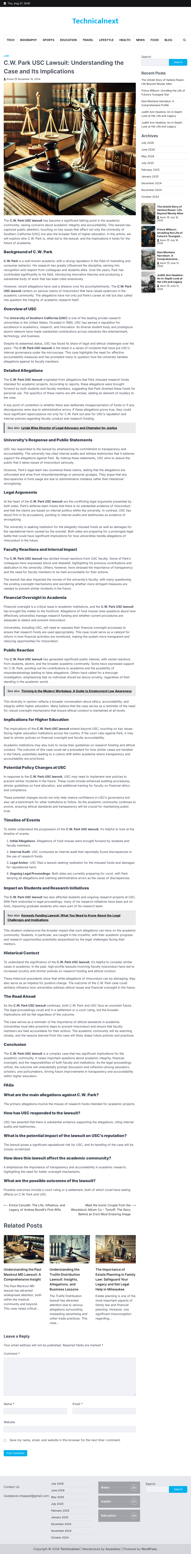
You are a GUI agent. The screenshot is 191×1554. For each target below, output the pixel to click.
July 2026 (147, 142)
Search (146, 57)
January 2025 (150, 176)
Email (78, 1404)
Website (9, 1422)
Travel (87, 40)
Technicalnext (95, 21)
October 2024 (150, 196)
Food (155, 40)
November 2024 (151, 189)
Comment (12, 1353)
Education (68, 40)
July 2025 (147, 163)
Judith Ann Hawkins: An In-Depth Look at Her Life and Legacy (170, 278)
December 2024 (151, 183)
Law (6, 55)
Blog (168, 40)
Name (9, 1404)
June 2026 (148, 149)
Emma (10, 79)
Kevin (163, 217)
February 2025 (150, 169)
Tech (10, 40)
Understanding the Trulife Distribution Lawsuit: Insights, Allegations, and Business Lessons (65, 1279)
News (140, 40)
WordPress (149, 1549)
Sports (48, 40)
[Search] (184, 40)
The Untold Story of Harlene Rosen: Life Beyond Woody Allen (170, 210)
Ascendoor (113, 1549)
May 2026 (147, 156)
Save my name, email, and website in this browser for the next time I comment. (65, 1440)
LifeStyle (106, 40)
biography (28, 40)
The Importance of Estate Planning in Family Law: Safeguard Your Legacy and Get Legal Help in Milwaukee (115, 1279)
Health (124, 40)
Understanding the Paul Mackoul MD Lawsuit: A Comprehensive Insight (22, 1274)
